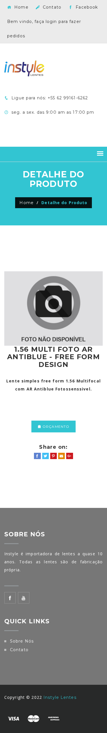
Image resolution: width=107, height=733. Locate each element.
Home (21, 7)
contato (19, 649)
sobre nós (22, 641)
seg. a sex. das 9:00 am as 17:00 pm (52, 112)
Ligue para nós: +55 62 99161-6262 (49, 97)
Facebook (86, 7)
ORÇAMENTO (55, 426)
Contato (51, 7)
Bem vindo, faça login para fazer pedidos (44, 28)
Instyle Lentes (59, 697)
